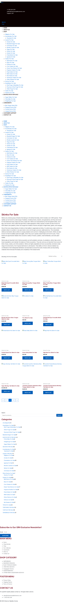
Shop (5, 31)
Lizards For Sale (9, 40)
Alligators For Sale (9, 34)
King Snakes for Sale (12, 72)
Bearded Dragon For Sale (13, 43)
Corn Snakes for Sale (12, 66)
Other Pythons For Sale (13, 79)
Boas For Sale (10, 62)
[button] (29, 118)
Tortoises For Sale (9, 92)
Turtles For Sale (9, 90)
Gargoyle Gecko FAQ (10, 107)
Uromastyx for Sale (12, 45)
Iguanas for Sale (11, 57)
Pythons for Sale (11, 64)
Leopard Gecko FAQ (10, 111)
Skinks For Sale (11, 51)
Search (3, 412)
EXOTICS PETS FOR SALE (10, 94)
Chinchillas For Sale (10, 99)
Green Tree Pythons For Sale (14, 68)
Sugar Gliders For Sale (11, 97)
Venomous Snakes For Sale (14, 77)
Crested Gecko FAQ (10, 109)
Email (1, 532)
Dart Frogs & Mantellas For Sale (15, 85)
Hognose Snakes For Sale (13, 70)
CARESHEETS (7, 102)
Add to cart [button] (7, 290)
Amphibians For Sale (10, 83)
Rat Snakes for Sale (12, 75)
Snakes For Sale (9, 58)
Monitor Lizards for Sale (13, 47)
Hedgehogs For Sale (10, 101)
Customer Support (9, 113)
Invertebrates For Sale (10, 36)
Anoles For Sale (11, 42)
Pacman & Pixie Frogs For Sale (15, 87)
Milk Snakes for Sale (12, 73)
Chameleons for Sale (12, 55)
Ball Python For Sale (12, 60)
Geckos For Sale (9, 81)
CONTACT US (7, 115)
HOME (5, 28)
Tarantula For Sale (11, 38)
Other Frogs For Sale (12, 89)
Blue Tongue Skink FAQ (11, 105)
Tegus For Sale (11, 49)
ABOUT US (6, 29)
